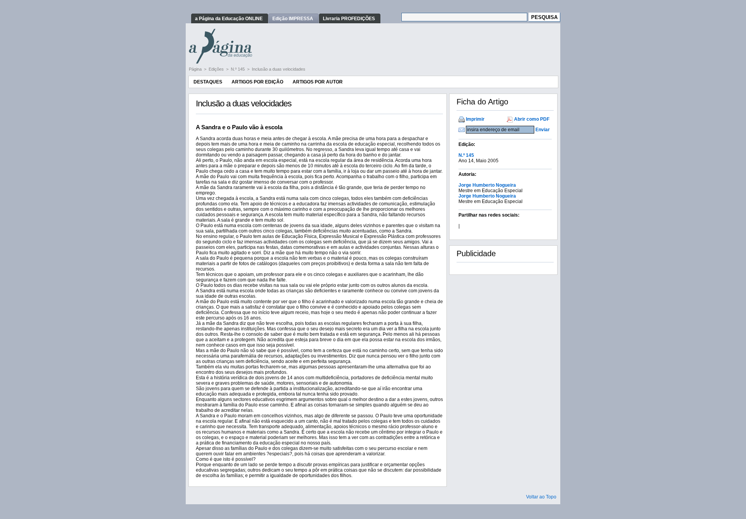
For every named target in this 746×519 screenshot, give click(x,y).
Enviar (542, 129)
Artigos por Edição (257, 82)
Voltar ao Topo (541, 497)
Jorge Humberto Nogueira (487, 185)
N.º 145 (238, 69)
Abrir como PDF (531, 119)
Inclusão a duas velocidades (278, 69)
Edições (217, 69)
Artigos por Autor (318, 82)
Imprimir (475, 119)
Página (196, 69)
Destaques (207, 82)
